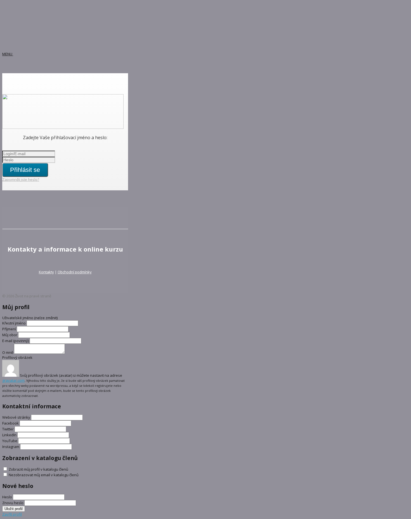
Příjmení (9, 328)
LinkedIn (9, 434)
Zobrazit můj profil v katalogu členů (38, 469)
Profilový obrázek (17, 357)
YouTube (9, 440)
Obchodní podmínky (75, 271)
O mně (7, 352)
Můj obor (9, 334)
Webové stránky (16, 417)
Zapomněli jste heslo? (20, 179)
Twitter (8, 429)
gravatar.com (13, 380)
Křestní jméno (14, 323)
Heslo (7, 496)
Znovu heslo (12, 502)
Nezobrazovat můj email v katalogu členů (44, 474)
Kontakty (46, 271)
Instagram (10, 446)
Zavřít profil (12, 514)
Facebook (10, 423)
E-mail (15, 340)
